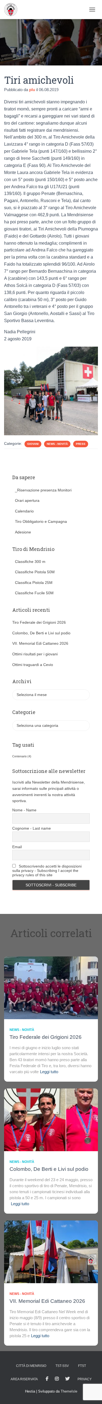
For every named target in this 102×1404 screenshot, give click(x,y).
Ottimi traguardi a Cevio (32, 664)
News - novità (57, 443)
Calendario (24, 511)
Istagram (56, 1379)
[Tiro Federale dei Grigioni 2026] (51, 987)
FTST (82, 1366)
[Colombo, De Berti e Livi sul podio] (51, 1119)
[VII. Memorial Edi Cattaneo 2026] (51, 1251)
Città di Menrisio (31, 1366)
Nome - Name (24, 810)
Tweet (67, 1379)
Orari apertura (27, 500)
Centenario (21, 756)
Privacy (85, 1379)
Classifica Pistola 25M (33, 582)
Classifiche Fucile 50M (34, 593)
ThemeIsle (69, 1391)
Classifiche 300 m (30, 561)
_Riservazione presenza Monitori (43, 490)
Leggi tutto (49, 1071)
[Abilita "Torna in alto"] (91, 1393)
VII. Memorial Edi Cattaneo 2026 (40, 643)
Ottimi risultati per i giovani (35, 654)
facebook (47, 1379)
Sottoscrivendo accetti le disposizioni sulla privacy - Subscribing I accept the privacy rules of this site (47, 870)
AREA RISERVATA (24, 1379)
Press (80, 443)
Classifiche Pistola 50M (35, 572)
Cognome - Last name (31, 828)
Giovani (33, 443)
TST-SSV (62, 1366)
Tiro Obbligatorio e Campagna (41, 521)
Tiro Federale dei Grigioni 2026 (39, 622)
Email (17, 847)
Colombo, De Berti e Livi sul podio (41, 633)
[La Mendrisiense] (12, 9)
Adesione (23, 532)
